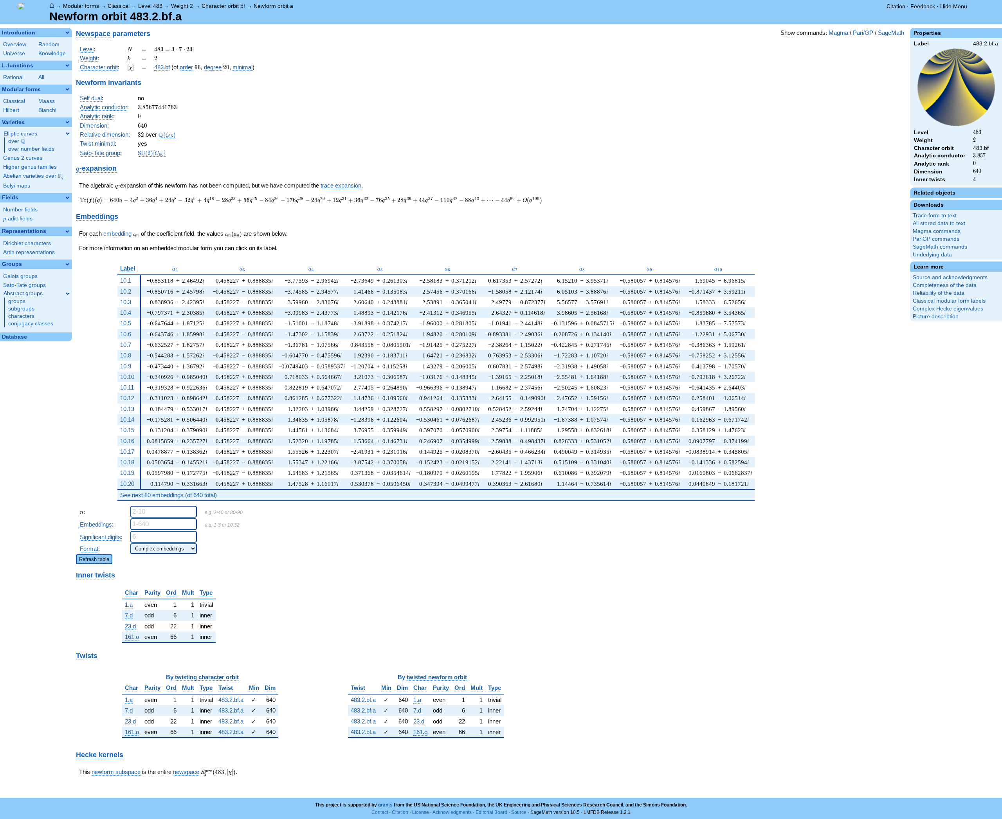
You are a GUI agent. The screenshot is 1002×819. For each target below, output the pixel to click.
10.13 (127, 409)
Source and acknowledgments (950, 277)
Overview (14, 44)
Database (14, 337)
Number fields (20, 210)
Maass (46, 101)
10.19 (127, 472)
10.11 (127, 387)
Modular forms (81, 6)
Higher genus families (30, 167)
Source (518, 812)
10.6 (125, 334)
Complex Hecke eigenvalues (948, 309)
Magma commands (937, 231)
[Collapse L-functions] (67, 65)
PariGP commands (936, 239)
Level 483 (150, 6)
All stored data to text (939, 223)
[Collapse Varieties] (67, 122)
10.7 (125, 344)
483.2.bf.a (230, 699)
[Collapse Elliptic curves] (68, 133)
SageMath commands (940, 247)
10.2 (125, 291)
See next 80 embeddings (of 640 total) (168, 495)
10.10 (127, 376)
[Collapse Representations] (67, 231)
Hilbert (11, 110)
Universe (14, 53)
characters (21, 316)
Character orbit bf (223, 6)
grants (385, 805)
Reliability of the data (938, 293)
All (41, 77)
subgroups (21, 309)
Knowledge (52, 53)
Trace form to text (935, 215)
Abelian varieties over (33, 176)
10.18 (127, 462)
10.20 (127, 483)
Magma (838, 32)
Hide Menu (953, 6)
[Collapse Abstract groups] (68, 293)
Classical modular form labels (949, 301)
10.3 (125, 302)
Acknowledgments (452, 812)
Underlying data (932, 255)
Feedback (922, 6)
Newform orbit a (273, 6)
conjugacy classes (30, 324)
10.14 (127, 419)
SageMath (891, 32)
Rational (13, 77)
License (420, 812)
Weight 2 (182, 6)
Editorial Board (491, 812)
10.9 (125, 366)
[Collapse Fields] (67, 198)
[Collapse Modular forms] (67, 89)
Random (48, 44)
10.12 (127, 398)
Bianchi (47, 110)
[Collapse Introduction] (67, 32)
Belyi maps (16, 186)
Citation (896, 6)
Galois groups (20, 276)
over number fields (31, 149)
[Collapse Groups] (67, 264)
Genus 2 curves (22, 158)
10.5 (125, 323)
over (16, 141)
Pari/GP (863, 32)
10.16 (127, 441)
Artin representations (29, 252)
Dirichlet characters (27, 243)
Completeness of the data (945, 285)
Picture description (936, 316)
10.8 (125, 355)
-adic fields (17, 219)
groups (16, 301)
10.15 (127, 430)
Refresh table (94, 559)
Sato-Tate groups (24, 285)
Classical (119, 6)
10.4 (125, 312)
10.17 (127, 451)
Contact (379, 812)
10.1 (125, 280)
